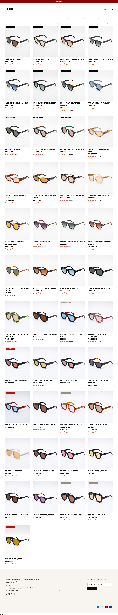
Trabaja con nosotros (62, 577)
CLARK (10, 605)
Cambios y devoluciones (62, 580)
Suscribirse (92, 588)
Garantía (59, 584)
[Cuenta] (105, 9)
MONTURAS (48, 18)
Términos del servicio (62, 586)
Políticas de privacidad (62, 588)
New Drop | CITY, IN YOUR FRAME (24, 18)
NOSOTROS (99, 18)
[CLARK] (10, 9)
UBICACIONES (90, 18)
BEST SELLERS (57, 18)
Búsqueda (59, 590)
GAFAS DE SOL (38, 18)
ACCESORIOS (81, 18)
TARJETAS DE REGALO (69, 18)
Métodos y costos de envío (63, 582)
